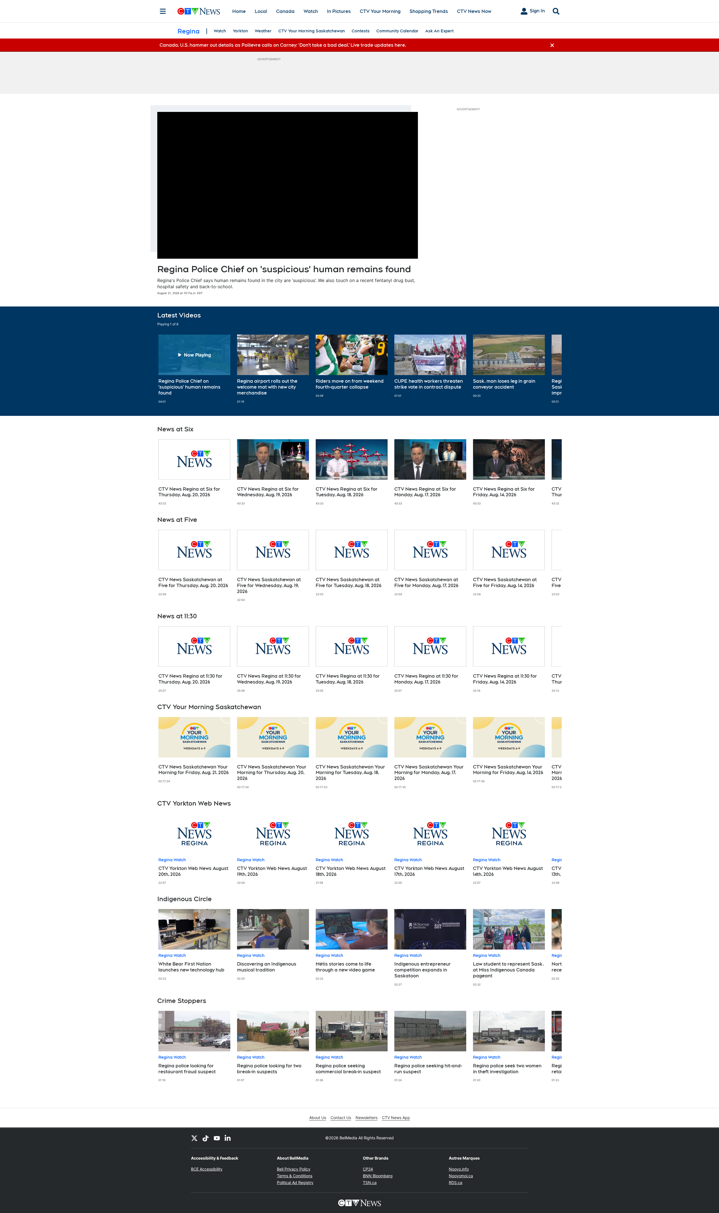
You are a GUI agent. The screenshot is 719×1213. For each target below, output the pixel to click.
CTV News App (396, 1117)
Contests (361, 31)
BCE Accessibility (206, 1169)
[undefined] (194, 369)
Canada (285, 11)
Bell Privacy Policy (293, 1169)
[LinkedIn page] (228, 1138)
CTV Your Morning (380, 11)
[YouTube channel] (216, 1138)
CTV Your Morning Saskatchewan (311, 31)
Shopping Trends (428, 11)
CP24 (368, 1169)
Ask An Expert (439, 31)
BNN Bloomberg (378, 1175)
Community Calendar (397, 31)
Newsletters (366, 1117)
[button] (550, 368)
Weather (263, 31)
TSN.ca (370, 1182)
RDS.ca (455, 1182)
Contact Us (341, 1117)
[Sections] (163, 11)
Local (261, 11)
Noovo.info (459, 1169)
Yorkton (240, 31)
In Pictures (339, 11)
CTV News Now (474, 11)
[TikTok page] (205, 1138)
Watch (311, 11)
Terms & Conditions (294, 1175)
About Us (317, 1117)
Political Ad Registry (295, 1182)
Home (239, 11)
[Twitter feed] (194, 1138)
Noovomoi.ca (461, 1175)
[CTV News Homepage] (199, 11)
